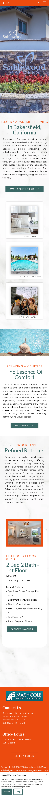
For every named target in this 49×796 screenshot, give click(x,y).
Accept (7, 791)
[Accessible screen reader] (3, 3)
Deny (18, 791)
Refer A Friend (24, 756)
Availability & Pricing (24, 189)
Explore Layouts (22, 629)
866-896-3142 (14, 723)
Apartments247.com (37, 767)
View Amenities (24, 425)
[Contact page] (7, 3)
